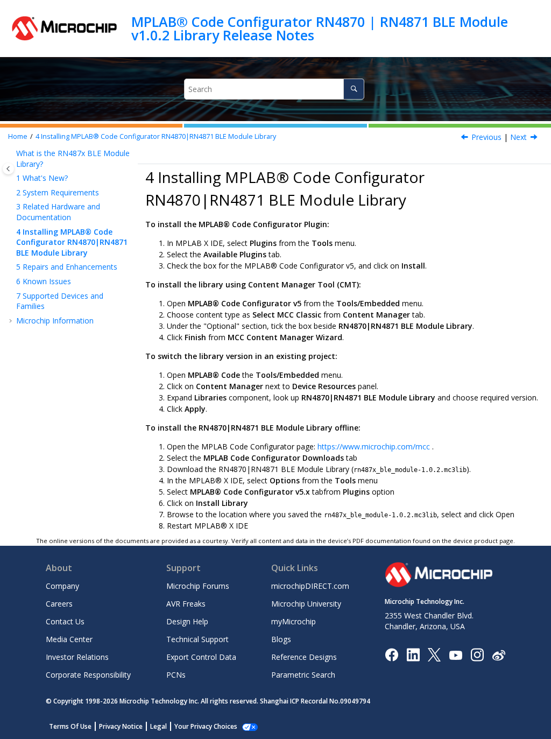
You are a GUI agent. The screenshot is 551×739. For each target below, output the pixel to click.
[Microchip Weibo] (498, 654)
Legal (158, 726)
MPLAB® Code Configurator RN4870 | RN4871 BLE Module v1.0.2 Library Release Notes (319, 28)
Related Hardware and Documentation (58, 211)
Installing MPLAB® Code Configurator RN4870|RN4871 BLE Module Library (156, 136)
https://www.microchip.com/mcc (373, 446)
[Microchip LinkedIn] (413, 654)
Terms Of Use (70, 726)
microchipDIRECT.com (310, 586)
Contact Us (65, 621)
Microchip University (306, 604)
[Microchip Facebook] (391, 654)
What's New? (42, 178)
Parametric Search (303, 675)
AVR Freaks (186, 604)
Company (62, 586)
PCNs (176, 675)
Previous (486, 137)
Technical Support (197, 639)
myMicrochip (293, 621)
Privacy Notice (121, 726)
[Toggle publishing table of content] (8, 168)
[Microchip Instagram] (477, 654)
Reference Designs (304, 657)
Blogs (281, 639)
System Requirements (57, 192)
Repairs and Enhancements (66, 267)
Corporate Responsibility (88, 675)
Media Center (69, 639)
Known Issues (43, 281)
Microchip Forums (197, 586)
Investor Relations (77, 657)
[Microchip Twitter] (434, 654)
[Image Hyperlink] (455, 654)
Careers (59, 604)
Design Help (187, 621)
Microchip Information (55, 320)
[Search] (353, 89)
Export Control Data (201, 657)
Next (518, 137)
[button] (12, 153)
